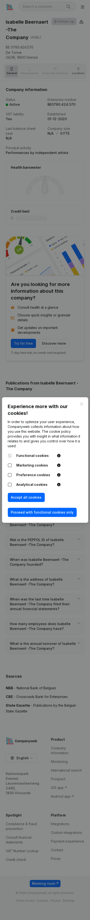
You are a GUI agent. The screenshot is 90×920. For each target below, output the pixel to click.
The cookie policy (56, 431)
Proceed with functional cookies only (42, 512)
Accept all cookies (26, 497)
